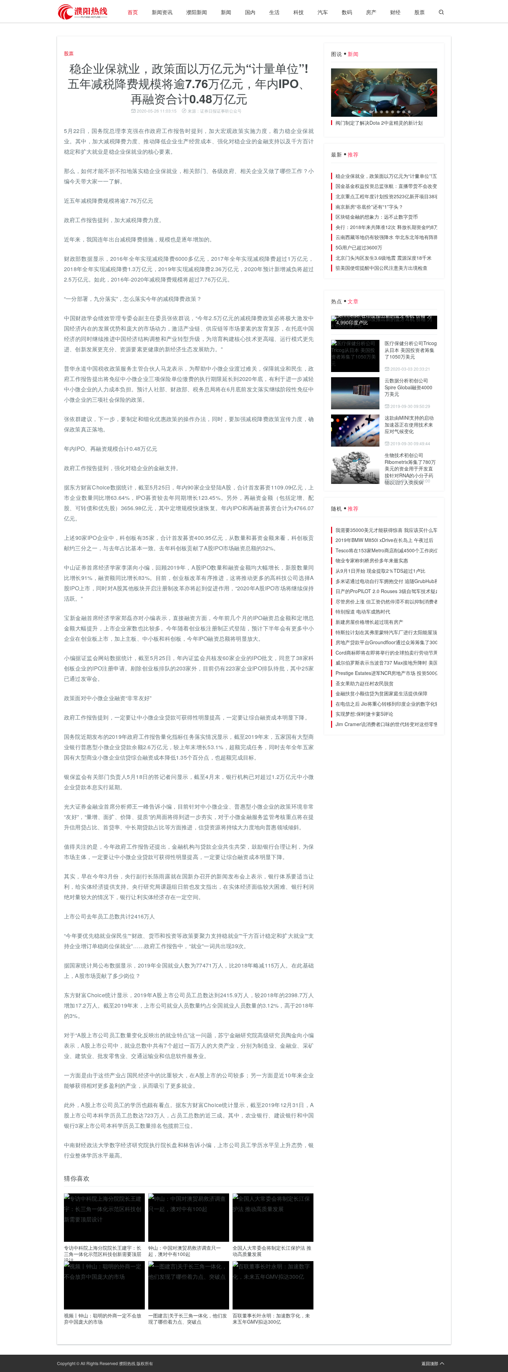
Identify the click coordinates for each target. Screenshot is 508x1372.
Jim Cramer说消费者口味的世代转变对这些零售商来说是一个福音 (406, 724)
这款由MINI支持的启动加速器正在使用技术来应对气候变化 (409, 424)
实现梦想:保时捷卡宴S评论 (364, 713)
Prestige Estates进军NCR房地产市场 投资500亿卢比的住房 (400, 672)
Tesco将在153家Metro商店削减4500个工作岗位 (387, 550)
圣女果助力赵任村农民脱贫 (365, 683)
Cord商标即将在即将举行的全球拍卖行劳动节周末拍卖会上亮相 (404, 652)
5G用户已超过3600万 (359, 247)
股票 (419, 12)
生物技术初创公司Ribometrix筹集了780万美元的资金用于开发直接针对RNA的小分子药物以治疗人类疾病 (410, 468)
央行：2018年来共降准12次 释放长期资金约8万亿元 (392, 226)
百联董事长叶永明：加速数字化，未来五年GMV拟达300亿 (271, 1318)
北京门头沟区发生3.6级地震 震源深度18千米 (384, 257)
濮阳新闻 (196, 12)
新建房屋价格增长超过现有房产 (369, 621)
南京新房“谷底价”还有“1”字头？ (369, 206)
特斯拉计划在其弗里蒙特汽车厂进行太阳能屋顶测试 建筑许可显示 (406, 632)
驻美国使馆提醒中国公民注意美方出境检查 (381, 267)
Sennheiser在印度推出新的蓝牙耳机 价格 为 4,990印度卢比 (384, 319)
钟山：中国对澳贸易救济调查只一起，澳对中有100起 (184, 1250)
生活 (274, 12)
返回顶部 (430, 1363)
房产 (371, 12)
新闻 (226, 12)
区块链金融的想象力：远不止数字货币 (377, 216)
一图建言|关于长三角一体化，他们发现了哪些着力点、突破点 (187, 1318)
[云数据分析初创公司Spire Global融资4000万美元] (355, 393)
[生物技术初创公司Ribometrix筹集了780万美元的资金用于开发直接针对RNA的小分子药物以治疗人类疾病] (355, 468)
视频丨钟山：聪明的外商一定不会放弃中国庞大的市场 (102, 1318)
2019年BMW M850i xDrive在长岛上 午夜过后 (384, 539)
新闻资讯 (162, 12)
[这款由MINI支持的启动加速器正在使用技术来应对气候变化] (355, 431)
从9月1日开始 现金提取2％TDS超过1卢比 (380, 570)
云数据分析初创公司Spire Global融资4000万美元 (408, 387)
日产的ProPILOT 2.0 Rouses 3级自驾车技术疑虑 (388, 591)
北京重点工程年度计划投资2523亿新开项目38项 (387, 196)
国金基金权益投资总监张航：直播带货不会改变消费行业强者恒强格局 (411, 185)
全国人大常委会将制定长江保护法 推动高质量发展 (272, 1250)
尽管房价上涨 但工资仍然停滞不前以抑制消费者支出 (392, 601)
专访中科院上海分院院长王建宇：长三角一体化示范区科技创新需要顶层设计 (102, 1254)
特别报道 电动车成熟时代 (363, 611)
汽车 (323, 12)
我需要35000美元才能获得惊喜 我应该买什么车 (387, 529)
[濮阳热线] (83, 12)
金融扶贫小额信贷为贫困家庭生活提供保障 (381, 693)
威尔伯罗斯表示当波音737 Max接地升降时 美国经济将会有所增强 (406, 662)
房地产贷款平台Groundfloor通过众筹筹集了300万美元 (394, 642)
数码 (347, 12)
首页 (133, 12)
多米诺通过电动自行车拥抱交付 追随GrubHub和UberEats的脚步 (405, 581)
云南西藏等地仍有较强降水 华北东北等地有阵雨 (387, 237)
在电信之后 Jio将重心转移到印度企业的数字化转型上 (393, 703)
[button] (359, 112)
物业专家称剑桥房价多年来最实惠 (372, 560)
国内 (250, 12)
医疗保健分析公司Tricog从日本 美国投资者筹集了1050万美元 (411, 350)
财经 (395, 12)
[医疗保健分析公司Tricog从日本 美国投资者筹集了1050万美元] (355, 356)
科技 (298, 12)
